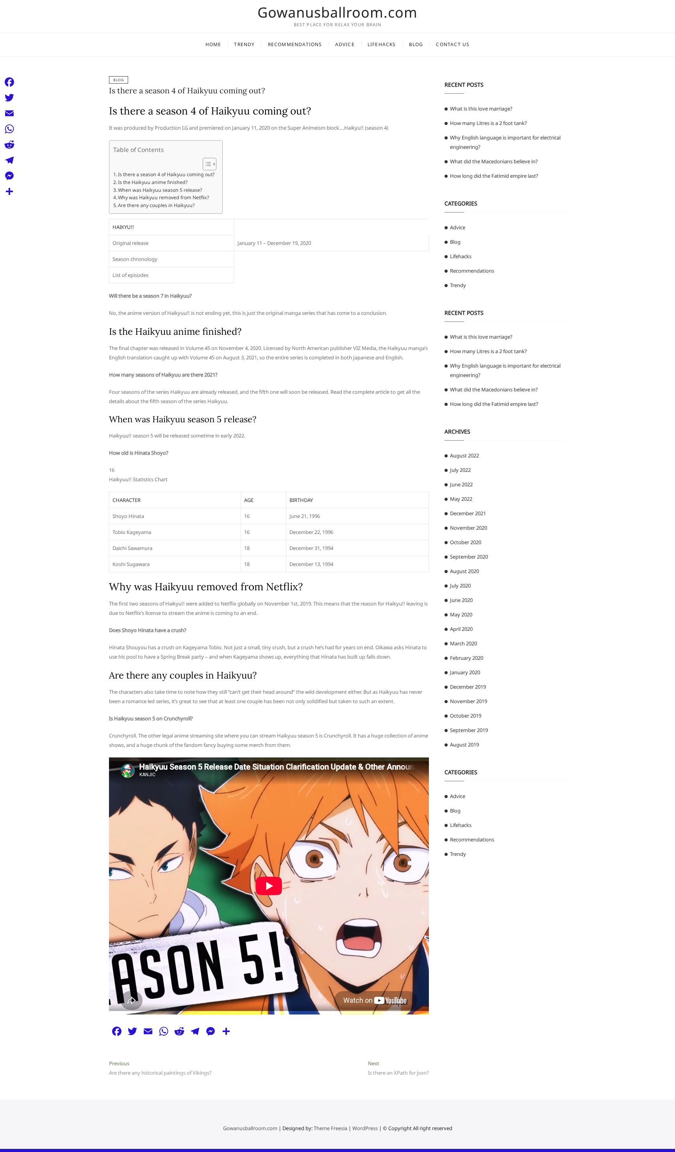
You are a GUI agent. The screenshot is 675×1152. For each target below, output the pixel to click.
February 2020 (466, 657)
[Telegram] (9, 160)
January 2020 (465, 672)
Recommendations (295, 44)
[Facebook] (9, 82)
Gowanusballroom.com (337, 12)
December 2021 (468, 513)
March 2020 (463, 643)
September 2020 (469, 556)
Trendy (244, 44)
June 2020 (461, 600)
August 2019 (464, 744)
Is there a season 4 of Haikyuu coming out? (187, 90)
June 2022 (461, 484)
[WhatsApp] (9, 129)
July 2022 (460, 469)
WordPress (365, 1128)
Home (213, 44)
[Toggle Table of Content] (205, 164)
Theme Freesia (330, 1128)
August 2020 (464, 571)
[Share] (9, 191)
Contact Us (453, 44)
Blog (416, 44)
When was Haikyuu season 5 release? (160, 190)
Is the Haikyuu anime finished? (153, 182)
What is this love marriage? (481, 108)
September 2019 (469, 730)
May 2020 (461, 614)
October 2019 (465, 715)
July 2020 (460, 585)
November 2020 (468, 527)
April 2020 (461, 628)
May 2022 (461, 498)
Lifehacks (382, 44)
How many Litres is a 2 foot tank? (488, 123)
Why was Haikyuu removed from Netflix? (163, 197)
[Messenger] (9, 176)
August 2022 (464, 455)
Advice (345, 44)
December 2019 (468, 686)
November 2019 (468, 701)
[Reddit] (9, 144)
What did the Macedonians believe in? (494, 161)
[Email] (9, 113)
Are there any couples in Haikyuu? (156, 205)
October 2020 (465, 542)
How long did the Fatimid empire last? (494, 175)
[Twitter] (9, 97)
